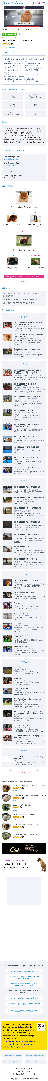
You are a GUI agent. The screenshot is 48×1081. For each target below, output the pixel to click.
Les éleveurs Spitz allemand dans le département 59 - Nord (24, 1011)
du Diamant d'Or (11, 165)
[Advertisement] (24, 891)
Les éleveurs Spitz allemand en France (23, 998)
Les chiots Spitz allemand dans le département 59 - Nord (24, 984)
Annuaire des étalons (12, 1062)
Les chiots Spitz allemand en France (24, 971)
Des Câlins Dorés (10, 47)
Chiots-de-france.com (24, 1068)
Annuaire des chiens (35, 1062)
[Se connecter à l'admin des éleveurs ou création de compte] (39, 3)
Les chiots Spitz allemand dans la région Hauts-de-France (24, 977)
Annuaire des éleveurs (35, 1056)
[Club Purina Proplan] (24, 848)
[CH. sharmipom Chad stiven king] (24, 197)
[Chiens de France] (12, 3)
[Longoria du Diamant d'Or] (24, 240)
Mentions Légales (24, 1071)
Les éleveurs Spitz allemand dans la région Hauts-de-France (24, 1004)
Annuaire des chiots (13, 1056)
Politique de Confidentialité (24, 1074)
